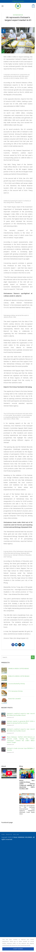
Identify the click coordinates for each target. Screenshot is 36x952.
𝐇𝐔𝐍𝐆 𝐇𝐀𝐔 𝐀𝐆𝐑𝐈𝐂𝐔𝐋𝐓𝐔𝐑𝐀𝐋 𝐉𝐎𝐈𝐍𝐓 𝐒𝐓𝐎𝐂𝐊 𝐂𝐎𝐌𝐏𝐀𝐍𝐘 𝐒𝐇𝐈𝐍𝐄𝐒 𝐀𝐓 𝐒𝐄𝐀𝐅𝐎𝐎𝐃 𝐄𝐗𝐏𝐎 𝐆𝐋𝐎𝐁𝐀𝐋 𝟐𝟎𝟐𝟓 (27, 784)
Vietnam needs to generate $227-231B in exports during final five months (21, 722)
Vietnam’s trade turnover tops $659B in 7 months (21, 749)
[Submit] (33, 657)
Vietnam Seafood (18, 15)
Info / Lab (16, 834)
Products (9, 834)
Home (3, 834)
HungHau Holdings (18, 1)
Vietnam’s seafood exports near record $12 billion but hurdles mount (21, 714)
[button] (2, 6)
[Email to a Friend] (19, 644)
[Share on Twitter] (16, 644)
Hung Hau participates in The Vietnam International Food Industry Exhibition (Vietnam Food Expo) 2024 (27, 810)
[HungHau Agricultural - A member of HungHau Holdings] (18, 6)
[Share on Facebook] (12, 644)
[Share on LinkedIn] (23, 644)
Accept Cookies (18, 948)
